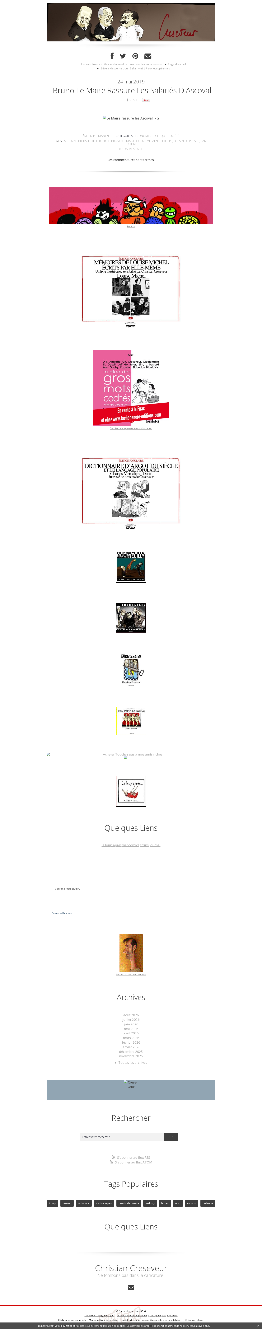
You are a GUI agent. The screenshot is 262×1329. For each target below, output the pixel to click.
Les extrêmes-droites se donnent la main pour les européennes (121, 64)
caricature (83, 1203)
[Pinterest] (135, 56)
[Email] (147, 56)
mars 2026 (131, 1038)
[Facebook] (112, 56)
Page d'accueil (177, 64)
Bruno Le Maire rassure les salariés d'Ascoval (132, 90)
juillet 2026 (131, 1019)
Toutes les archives (132, 1062)
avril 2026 (131, 1033)
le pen (165, 1203)
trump (52, 1203)
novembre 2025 (131, 1056)
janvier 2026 (131, 1047)
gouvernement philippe (154, 141)
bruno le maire (123, 141)
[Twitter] (123, 56)
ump (177, 1203)
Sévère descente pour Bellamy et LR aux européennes (135, 68)
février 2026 (131, 1042)
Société (173, 136)
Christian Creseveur (131, 1267)
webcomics (130, 845)
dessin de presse (186, 141)
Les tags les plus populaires (164, 1315)
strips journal (150, 845)
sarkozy (150, 1203)
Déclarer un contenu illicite (72, 1319)
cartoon (191, 1203)
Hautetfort (140, 1311)
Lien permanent (98, 136)
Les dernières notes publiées (132, 1315)
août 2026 (131, 1015)
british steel (88, 141)
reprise (104, 141)
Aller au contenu (14, 4)
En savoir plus (201, 1325)
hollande (208, 1203)
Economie (142, 136)
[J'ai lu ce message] (258, 1325)
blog (200, 1319)
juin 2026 (131, 1024)
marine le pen (104, 1203)
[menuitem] (123, 64)
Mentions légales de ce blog (103, 1319)
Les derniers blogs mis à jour (100, 1315)
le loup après (112, 845)
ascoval (70, 141)
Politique (159, 136)
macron (67, 1203)
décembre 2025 (131, 1051)
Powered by (62, 913)
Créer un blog (123, 1311)
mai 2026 (131, 1029)
